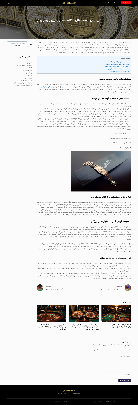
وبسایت (127, 374)
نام (128, 350)
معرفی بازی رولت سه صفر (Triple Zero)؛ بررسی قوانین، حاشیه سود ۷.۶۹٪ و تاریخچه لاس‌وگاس (52, 327)
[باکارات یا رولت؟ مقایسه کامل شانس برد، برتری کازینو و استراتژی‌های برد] (116, 313)
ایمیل (95, 350)
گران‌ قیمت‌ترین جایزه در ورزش (120, 71)
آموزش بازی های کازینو (24, 65)
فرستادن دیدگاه (124, 380)
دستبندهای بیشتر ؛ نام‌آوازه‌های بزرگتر (118, 69)
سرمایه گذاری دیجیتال (24, 85)
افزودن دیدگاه (125, 357)
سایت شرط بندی (26, 80)
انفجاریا (116, 2)
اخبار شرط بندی (27, 68)
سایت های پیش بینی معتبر (23, 83)
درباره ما (57, 401)
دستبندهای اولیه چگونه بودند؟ (120, 62)
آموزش (29, 63)
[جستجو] (9, 3)
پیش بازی (28, 78)
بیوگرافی (29, 73)
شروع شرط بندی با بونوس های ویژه (17, 44)
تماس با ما (64, 401)
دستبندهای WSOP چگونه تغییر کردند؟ (118, 64)
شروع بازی (125, 3)
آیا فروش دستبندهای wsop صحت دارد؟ (117, 67)
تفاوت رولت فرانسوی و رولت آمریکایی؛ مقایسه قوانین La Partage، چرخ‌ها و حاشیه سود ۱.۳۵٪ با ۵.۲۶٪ (84, 327)
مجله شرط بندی (106, 2)
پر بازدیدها (28, 75)
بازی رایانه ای (27, 70)
